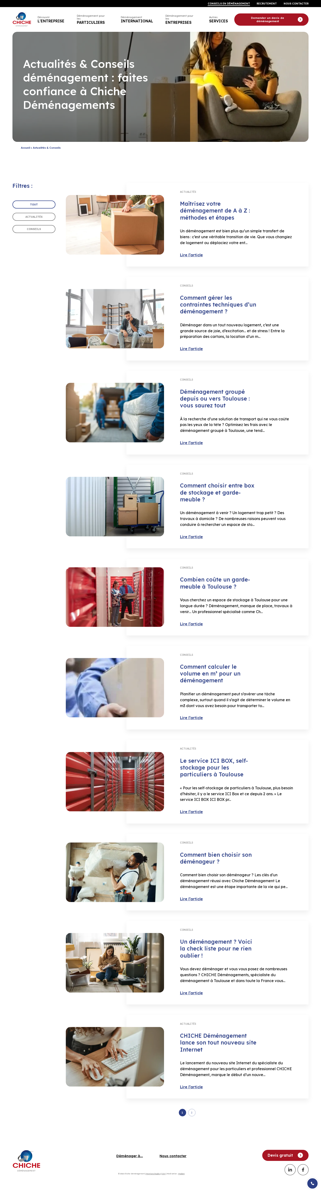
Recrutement (267, 3)
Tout (34, 204)
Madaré (181, 1173)
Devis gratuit (280, 1155)
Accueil (25, 147)
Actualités (34, 217)
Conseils (34, 229)
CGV (164, 1173)
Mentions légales (153, 1173)
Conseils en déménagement (229, 3)
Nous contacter (296, 3)
